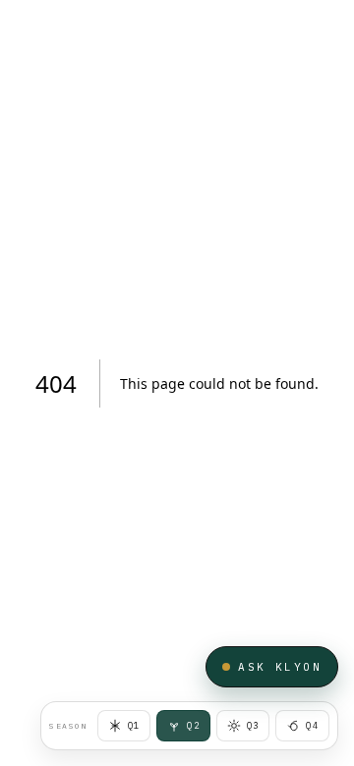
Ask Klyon (280, 667)
